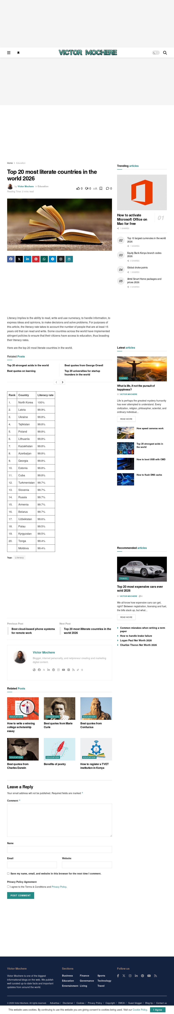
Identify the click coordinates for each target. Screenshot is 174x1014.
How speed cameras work (150, 428)
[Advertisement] (87, 23)
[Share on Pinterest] (36, 259)
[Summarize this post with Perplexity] (69, 259)
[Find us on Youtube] (149, 976)
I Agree (157, 1009)
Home (10, 162)
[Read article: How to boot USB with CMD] (125, 464)
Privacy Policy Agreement (22, 881)
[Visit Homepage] (88, 52)
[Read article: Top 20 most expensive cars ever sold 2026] (142, 569)
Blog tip (149, 1003)
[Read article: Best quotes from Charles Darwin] (23, 749)
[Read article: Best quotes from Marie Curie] (59, 708)
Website (66, 858)
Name (10, 843)
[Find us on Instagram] (130, 976)
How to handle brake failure (136, 635)
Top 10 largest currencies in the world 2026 (146, 239)
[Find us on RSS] (155, 976)
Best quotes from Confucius (91, 725)
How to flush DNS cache (149, 474)
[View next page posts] (62, 382)
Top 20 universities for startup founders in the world (82, 372)
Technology (104, 980)
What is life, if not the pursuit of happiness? (136, 387)
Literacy (19, 557)
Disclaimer (68, 1003)
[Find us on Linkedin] (136, 976)
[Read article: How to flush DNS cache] (125, 479)
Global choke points (137, 267)
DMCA (121, 1003)
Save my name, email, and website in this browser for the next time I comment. (56, 873)
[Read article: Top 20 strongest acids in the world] (125, 448)
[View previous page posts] (56, 382)
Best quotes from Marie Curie (58, 725)
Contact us (161, 1003)
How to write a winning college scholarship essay (21, 727)
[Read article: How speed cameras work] (125, 433)
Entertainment (70, 985)
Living (123, 378)
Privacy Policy (59, 886)
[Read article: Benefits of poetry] (59, 749)
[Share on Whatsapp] (44, 259)
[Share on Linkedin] (27, 259)
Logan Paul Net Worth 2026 (136, 640)
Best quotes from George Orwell (84, 365)
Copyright (110, 1003)
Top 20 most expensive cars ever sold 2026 (140, 588)
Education (20, 162)
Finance (84, 975)
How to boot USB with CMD (151, 459)
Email (10, 858)
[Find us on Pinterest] (142, 976)
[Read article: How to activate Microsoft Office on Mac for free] (142, 192)
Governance (87, 980)
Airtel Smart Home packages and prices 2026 (144, 280)
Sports (101, 975)
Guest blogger (135, 1003)
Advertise (54, 1003)
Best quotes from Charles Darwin (18, 766)
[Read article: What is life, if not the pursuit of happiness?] (142, 368)
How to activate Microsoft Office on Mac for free (132, 219)
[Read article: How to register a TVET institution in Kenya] (96, 749)
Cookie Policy (140, 1009)
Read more (128, 418)
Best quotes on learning (21, 371)
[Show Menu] (8, 52)
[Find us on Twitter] (123, 976)
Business (67, 975)
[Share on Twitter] (19, 259)
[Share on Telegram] (52, 259)
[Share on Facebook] (11, 259)
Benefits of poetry (55, 764)
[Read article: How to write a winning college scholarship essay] (23, 708)
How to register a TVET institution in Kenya (94, 766)
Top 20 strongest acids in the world (28, 365)
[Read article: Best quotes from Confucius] (96, 708)
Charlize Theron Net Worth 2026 (138, 645)
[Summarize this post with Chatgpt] (61, 259)
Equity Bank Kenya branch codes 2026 (144, 254)
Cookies (80, 1003)
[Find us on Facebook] (118, 976)
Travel (124, 578)
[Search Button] (165, 52)
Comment (14, 800)
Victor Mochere (26, 186)
